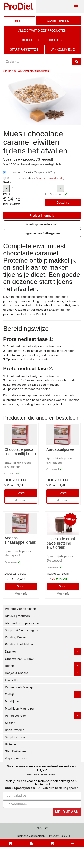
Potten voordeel (15, 715)
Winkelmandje (63, 49)
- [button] (6, 188)
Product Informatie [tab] (42, 215)
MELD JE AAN (67, 812)
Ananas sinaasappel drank (20, 540)
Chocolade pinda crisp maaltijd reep (20, 451)
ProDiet (18, 6)
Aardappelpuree (60, 449)
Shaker (10, 722)
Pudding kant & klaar (19, 644)
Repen (9, 665)
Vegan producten (16, 758)
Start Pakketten (24, 49)
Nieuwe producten (17, 616)
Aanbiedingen (58, 21)
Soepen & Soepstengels (21, 630)
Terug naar (26, 71)
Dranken (11, 651)
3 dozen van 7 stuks (35, 178)
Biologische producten (42, 40)
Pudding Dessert (16, 637)
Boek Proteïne (14, 730)
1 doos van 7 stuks (31, 172)
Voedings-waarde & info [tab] (42, 224)
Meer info (20, 500)
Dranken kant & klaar (19, 658)
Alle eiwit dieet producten (22, 623)
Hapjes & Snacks (16, 673)
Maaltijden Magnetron (20, 708)
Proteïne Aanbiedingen (20, 608)
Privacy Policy (58, 835)
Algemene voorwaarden (30, 835)
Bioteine (10, 744)
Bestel (21, 493)
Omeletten (12, 680)
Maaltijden (12, 701)
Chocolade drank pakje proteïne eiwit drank (61, 543)
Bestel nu (63, 202)
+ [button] (60, 188)
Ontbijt (9, 694)
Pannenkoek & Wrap (19, 687)
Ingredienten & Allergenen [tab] (42, 233)
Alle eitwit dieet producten (42, 30)
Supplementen (15, 737)
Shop (19, 21)
